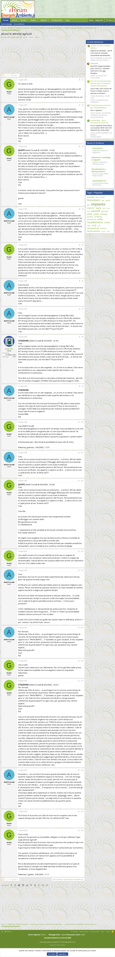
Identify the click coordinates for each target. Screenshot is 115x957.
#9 (82, 386)
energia (90, 197)
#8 (82, 337)
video (108, 231)
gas (103, 200)
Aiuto (102, 932)
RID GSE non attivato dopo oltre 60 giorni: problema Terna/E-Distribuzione (100, 83)
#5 (82, 245)
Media (33, 20)
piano (96, 214)
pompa (104, 214)
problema (98, 217)
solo (88, 225)
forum (102, 197)
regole (103, 231)
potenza (90, 217)
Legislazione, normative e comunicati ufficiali (98, 116)
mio (108, 208)
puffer (100, 219)
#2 (82, 105)
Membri (44, 20)
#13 (82, 551)
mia (103, 208)
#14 (82, 570)
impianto (98, 204)
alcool (31, 37)
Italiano (9, 932)
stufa (94, 225)
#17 (82, 681)
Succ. (15, 75)
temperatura (93, 228)
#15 (82, 628)
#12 (82, 481)
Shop (68, 20)
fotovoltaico (93, 200)
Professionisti (57, 20)
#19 (82, 811)
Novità (23, 20)
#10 (82, 422)
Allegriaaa (94, 63)
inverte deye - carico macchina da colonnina (99, 121)
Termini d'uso (83, 932)
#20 (82, 830)
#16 (82, 661)
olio (88, 211)
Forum (5, 20)
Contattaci (74, 932)
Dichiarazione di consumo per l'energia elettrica (100, 106)
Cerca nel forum (19, 24)
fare (97, 197)
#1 (82, 80)
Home (108, 932)
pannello (104, 211)
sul (99, 225)
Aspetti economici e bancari (99, 60)
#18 (82, 770)
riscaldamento (95, 222)
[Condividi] (79, 80)
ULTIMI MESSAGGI (95, 42)
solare (107, 222)
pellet (89, 214)
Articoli (14, 20)
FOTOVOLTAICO (95, 137)
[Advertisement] (42, 55)
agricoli (25, 37)
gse (88, 205)
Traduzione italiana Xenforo (57, 945)
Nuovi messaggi (6, 24)
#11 (82, 453)
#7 (82, 309)
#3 (82, 146)
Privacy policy (94, 932)
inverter (90, 208)
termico (103, 228)
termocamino (93, 231)
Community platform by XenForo (57, 942)
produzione (91, 219)
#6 (82, 281)
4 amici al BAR (95, 78)
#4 (82, 209)
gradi (108, 200)
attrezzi (37, 37)
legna (98, 208)
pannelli (95, 211)
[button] (27, 20)
